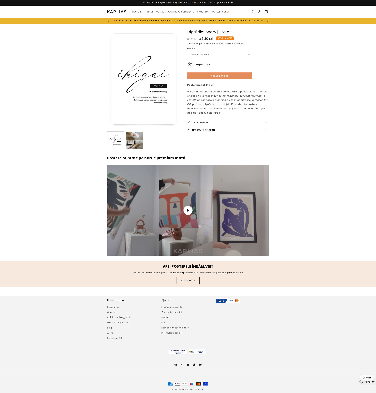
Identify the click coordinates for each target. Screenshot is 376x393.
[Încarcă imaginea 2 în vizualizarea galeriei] (134, 140)
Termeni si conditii (171, 312)
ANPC (110, 332)
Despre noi (113, 307)
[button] (137, 12)
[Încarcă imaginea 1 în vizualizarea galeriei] (115, 140)
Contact (111, 312)
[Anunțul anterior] (108, 21)
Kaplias (182, 389)
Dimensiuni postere (118, 322)
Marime (191, 48)
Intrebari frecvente (171, 307)
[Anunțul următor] (268, 21)
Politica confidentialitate (175, 327)
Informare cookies (171, 332)
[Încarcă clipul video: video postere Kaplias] (188, 210)
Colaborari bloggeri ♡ (119, 317)
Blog (109, 327)
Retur (164, 322)
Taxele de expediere (197, 43)
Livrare (165, 317)
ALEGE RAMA (188, 280)
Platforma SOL (115, 338)
